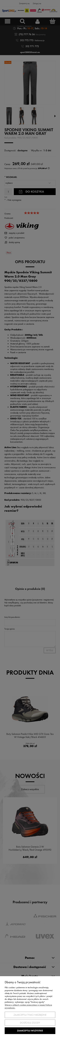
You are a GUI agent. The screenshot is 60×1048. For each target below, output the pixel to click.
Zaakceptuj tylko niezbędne (30, 1014)
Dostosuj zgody (30, 1022)
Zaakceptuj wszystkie (30, 1030)
